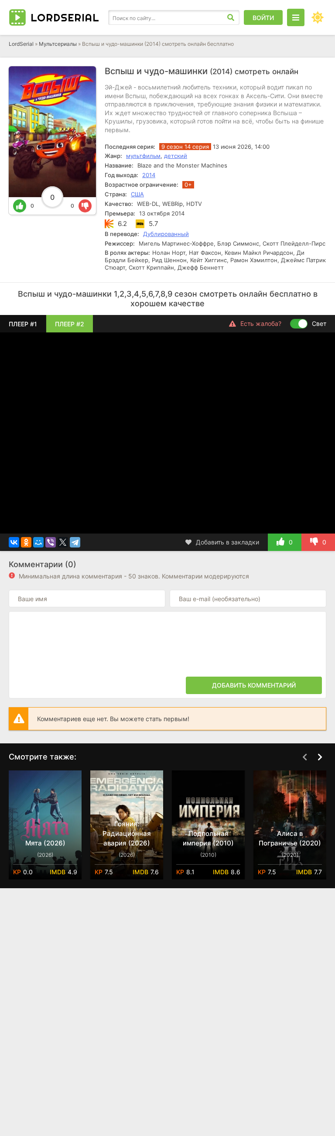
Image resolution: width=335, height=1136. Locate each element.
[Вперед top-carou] (319, 757)
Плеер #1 (23, 324)
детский (175, 155)
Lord (65, 17)
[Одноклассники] (26, 542)
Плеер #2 (69, 324)
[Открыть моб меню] (295, 17)
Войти (263, 17)
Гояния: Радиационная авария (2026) (127, 833)
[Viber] (50, 542)
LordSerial (21, 44)
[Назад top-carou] (304, 757)
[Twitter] (63, 542)
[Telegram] (75, 542)
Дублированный (166, 233)
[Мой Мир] (38, 542)
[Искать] (230, 17)
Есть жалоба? (260, 323)
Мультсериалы (58, 44)
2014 (148, 174)
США (137, 194)
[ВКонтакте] (14, 542)
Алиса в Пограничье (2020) (290, 838)
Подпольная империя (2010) (208, 838)
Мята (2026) (45, 843)
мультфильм (143, 155)
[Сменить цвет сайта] (317, 17)
